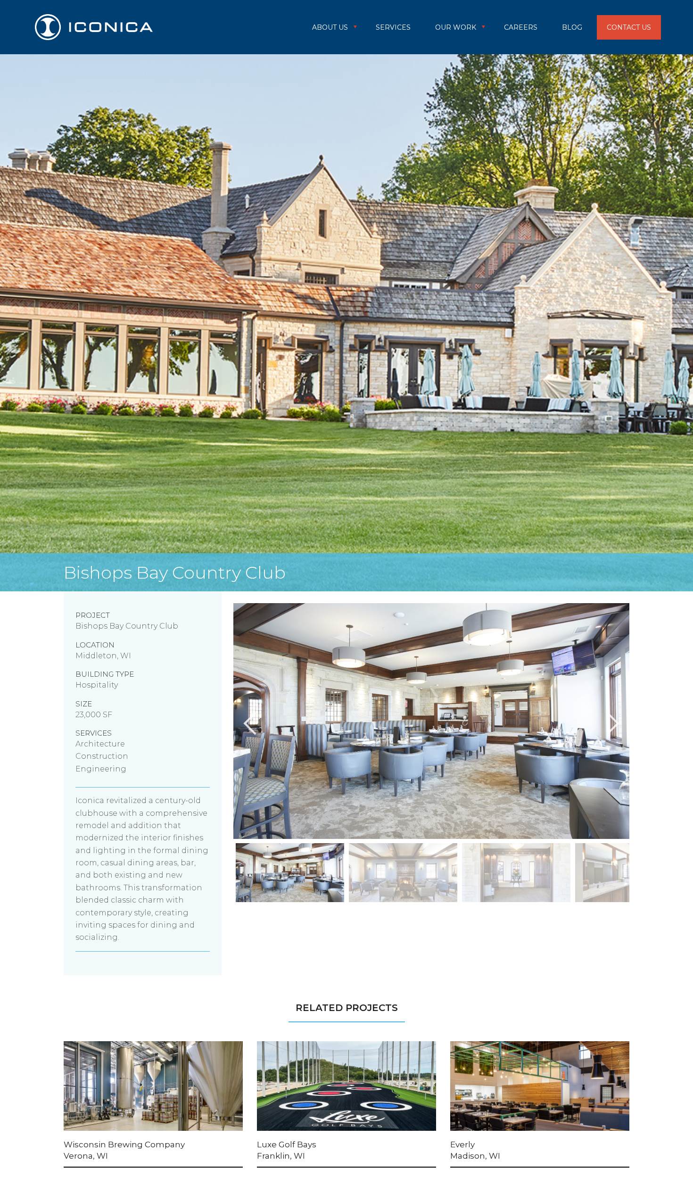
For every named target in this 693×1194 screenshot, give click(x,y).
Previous (226, 874)
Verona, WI (86, 1156)
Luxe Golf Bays (286, 1144)
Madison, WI (475, 1156)
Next (636, 874)
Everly (462, 1144)
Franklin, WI (281, 1156)
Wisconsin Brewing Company (124, 1144)
